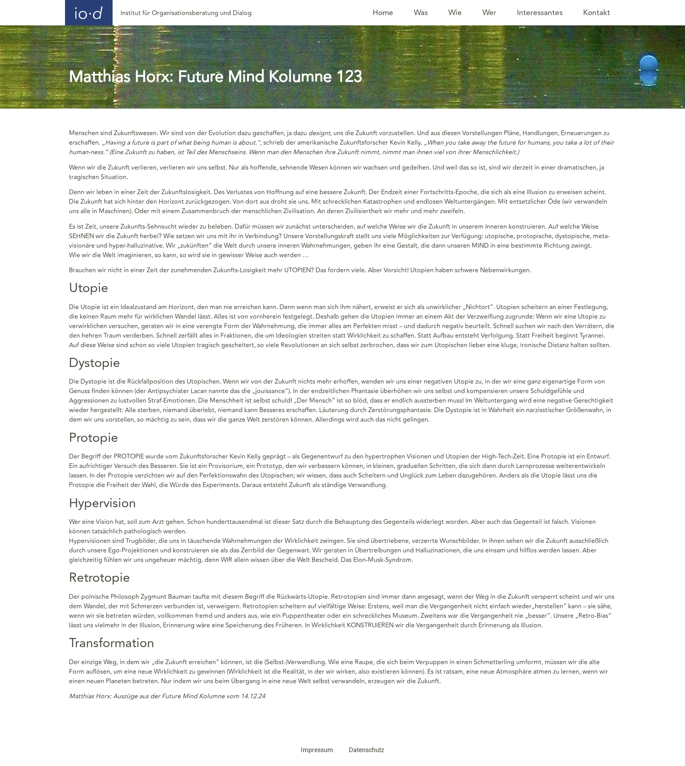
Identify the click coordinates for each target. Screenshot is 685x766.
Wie (455, 13)
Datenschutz (366, 750)
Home (383, 13)
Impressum (317, 750)
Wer (489, 13)
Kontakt (596, 13)
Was (421, 13)
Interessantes (540, 13)
